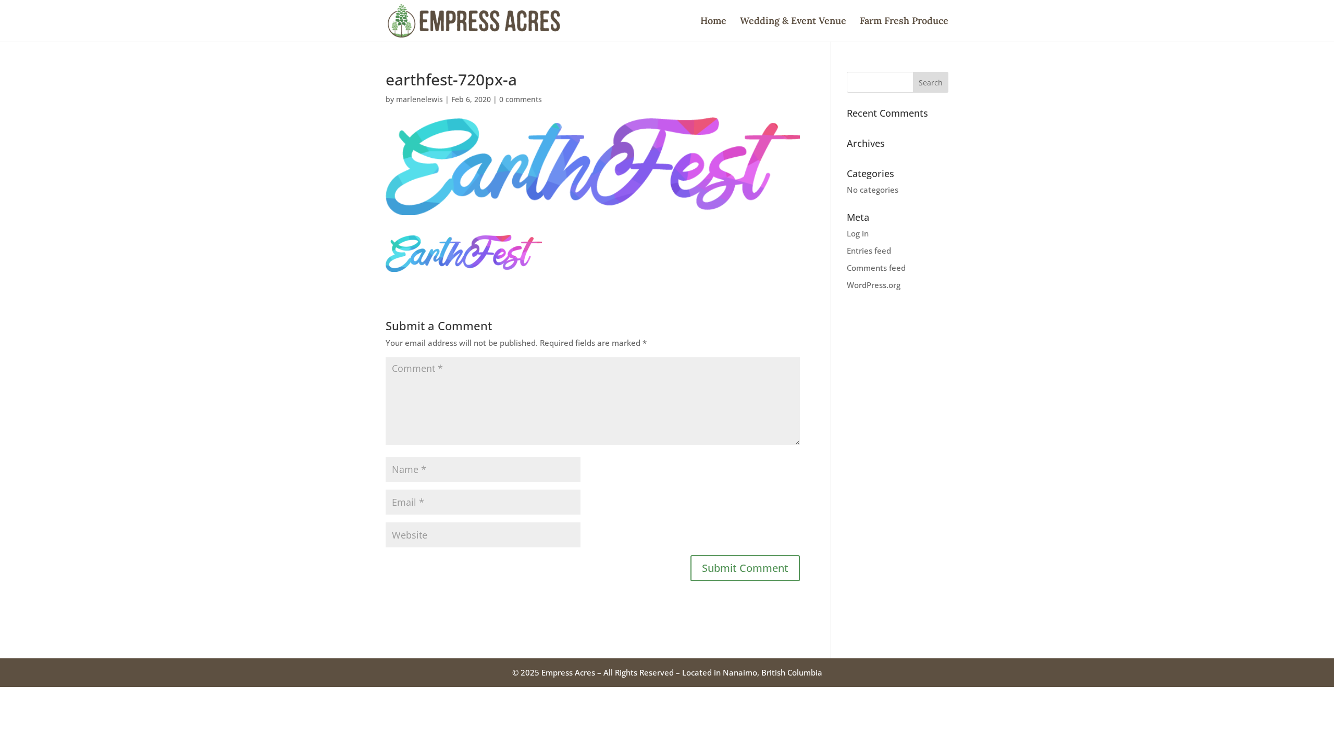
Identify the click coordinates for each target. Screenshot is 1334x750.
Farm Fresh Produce (904, 22)
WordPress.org (873, 285)
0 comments (520, 99)
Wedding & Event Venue (793, 22)
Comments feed (876, 267)
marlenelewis (419, 99)
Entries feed (869, 250)
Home (713, 22)
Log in (858, 233)
